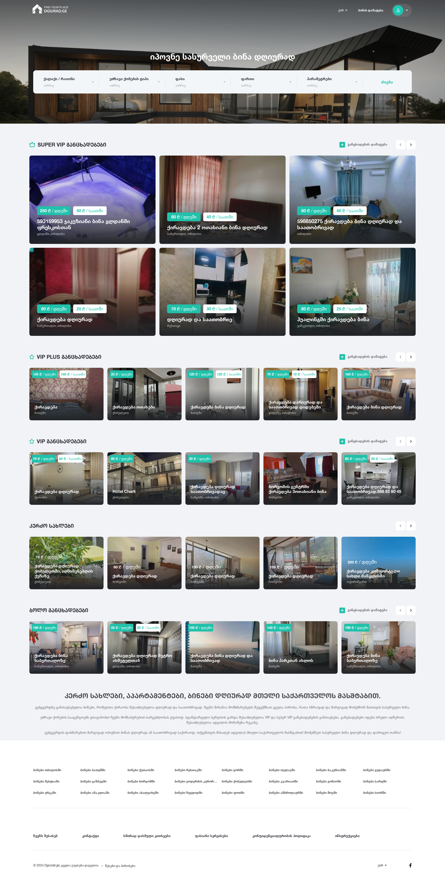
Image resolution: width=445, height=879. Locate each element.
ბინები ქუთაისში (140, 770)
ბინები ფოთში (233, 793)
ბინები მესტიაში (46, 781)
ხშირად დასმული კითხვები (146, 836)
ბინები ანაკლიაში (94, 793)
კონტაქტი (90, 836)
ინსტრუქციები (347, 836)
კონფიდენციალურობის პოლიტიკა (281, 836)
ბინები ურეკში (44, 793)
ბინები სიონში (374, 793)
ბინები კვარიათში (283, 781)
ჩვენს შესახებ (45, 836)
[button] (411, 144)
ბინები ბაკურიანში (331, 770)
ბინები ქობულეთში (237, 781)
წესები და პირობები (120, 866)
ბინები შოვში (326, 793)
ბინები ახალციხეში (143, 793)
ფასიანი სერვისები (211, 836)
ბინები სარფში (375, 781)
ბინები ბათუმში (92, 770)
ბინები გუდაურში (376, 770)
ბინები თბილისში (47, 770)
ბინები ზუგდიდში (188, 793)
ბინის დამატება (370, 10)
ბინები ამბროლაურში (286, 793)
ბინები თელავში (282, 770)
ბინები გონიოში (328, 781)
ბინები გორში (232, 770)
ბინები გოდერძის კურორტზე (197, 781)
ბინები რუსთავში (188, 770)
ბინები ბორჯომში (141, 781)
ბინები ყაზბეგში (93, 781)
